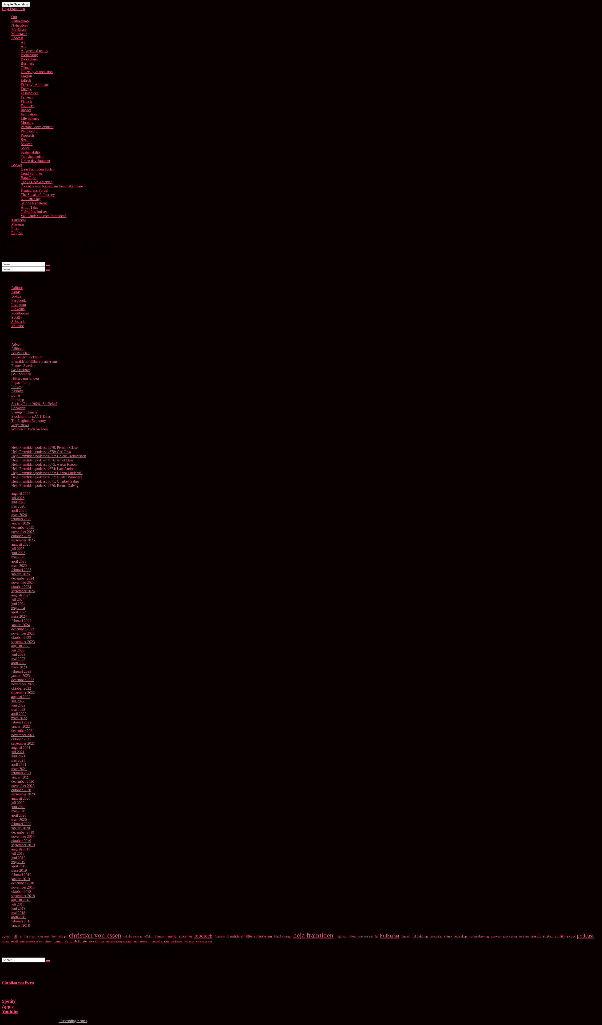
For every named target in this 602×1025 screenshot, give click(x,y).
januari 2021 (20, 777)
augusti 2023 (20, 646)
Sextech (26, 144)
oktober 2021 (21, 739)
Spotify (16, 317)
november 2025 (23, 532)
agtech (7, 936)
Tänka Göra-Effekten (36, 182)
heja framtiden (313, 935)
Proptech (27, 135)
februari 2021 (21, 773)
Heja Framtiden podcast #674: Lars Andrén (43, 469)
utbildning (176, 941)
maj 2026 (18, 506)
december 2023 (22, 629)
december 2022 (22, 680)
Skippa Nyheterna (34, 203)
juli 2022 (17, 701)
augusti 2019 (20, 849)
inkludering (420, 936)
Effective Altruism (34, 85)
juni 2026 (18, 502)
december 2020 (22, 781)
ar (21, 936)
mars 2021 (19, 769)
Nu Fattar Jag (31, 199)
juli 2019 (17, 853)
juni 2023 (18, 654)
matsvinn (496, 936)
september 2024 (23, 591)
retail (14, 941)
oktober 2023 (21, 638)
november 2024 (23, 582)
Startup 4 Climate (24, 412)
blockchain (43, 936)
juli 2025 (17, 549)
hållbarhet (389, 935)
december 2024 (22, 578)
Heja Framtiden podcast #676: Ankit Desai (43, 460)
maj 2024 (18, 608)
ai (15, 936)
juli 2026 (17, 498)
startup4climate (75, 941)
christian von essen (95, 935)
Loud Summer (31, 173)
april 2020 (18, 815)
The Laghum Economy (28, 421)
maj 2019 (18, 862)
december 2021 (22, 731)
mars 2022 (19, 718)
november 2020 (23, 786)
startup (58, 941)
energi (172, 936)
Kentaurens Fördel (34, 190)
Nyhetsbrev (19, 25)
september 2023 (23, 642)
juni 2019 (18, 858)
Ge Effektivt (20, 370)
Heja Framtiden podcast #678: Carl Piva (41, 452)
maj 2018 (18, 913)
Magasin (17, 224)
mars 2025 (19, 566)
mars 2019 (19, 870)
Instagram (18, 305)
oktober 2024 (21, 587)
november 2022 (23, 684)
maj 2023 (18, 659)
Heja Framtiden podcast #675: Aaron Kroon (44, 464)
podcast (585, 936)
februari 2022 (21, 722)
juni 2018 (18, 908)
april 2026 (18, 510)
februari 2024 (21, 621)
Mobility (27, 123)
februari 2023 (21, 671)
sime (48, 941)
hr (376, 936)
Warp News (20, 425)
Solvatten (18, 408)
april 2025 (18, 561)
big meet (29, 936)
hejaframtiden (346, 936)
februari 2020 (21, 824)
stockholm (96, 941)
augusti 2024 (20, 595)
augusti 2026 (20, 494)
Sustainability (31, 152)
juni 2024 (18, 604)
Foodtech (28, 106)
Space (25, 148)
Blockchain (29, 59)
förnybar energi (282, 936)
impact (405, 936)
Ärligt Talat (29, 207)
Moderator (19, 34)
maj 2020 (18, 811)
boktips (63, 936)
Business (27, 63)
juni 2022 (18, 705)
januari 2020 (20, 828)
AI (23, 42)
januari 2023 (20, 676)
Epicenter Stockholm (26, 357)
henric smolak (365, 936)
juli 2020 (17, 803)
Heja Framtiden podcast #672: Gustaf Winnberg (46, 477)
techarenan (141, 941)
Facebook (18, 300)
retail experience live (31, 941)
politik (5, 941)
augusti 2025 (20, 544)
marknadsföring (479, 936)
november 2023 (23, 633)
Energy (26, 89)
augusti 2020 (20, 798)
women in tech (204, 941)
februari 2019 (21, 875)
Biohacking (29, 55)
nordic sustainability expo (553, 936)
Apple (15, 292)
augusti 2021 (20, 748)
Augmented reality (34, 51)
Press (15, 228)
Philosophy (29, 131)
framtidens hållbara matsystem (249, 936)
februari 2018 (21, 921)
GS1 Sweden (21, 374)
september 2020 (23, 794)
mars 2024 (19, 616)
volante (189, 941)
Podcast (17, 38)
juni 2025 (18, 553)
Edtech (26, 80)
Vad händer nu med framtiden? (43, 216)
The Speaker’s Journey (38, 195)
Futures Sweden (23, 366)
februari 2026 (21, 519)
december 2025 (22, 527)
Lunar (15, 395)
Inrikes (16, 387)
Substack (18, 322)
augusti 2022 (20, 697)
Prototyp (17, 399)
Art (23, 46)
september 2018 (23, 896)
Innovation (29, 114)
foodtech (203, 936)
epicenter (185, 936)
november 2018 (23, 887)
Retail (25, 140)
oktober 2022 (21, 688)
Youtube (17, 326)
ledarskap (460, 936)
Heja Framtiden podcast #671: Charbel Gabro (45, 481)
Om (14, 17)
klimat (448, 936)
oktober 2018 (21, 892)
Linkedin (18, 309)
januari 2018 (20, 925)
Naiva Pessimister (34, 212)
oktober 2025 (21, 536)
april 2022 (18, 714)
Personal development (37, 127)
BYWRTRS (20, 353)
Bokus (16, 296)
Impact (26, 110)
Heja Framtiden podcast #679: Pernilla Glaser (45, 447)
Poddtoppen (20, 313)
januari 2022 (20, 726)
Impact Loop (20, 383)
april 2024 (18, 612)
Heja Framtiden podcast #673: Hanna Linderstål (47, 473)
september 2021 (23, 743)
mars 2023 (19, 667)
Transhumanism (32, 157)
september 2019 (23, 845)
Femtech (27, 97)
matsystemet (510, 936)
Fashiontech (30, 93)
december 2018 (22, 883)
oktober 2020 (21, 790)
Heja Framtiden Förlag (37, 169)
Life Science (30, 118)
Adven (16, 344)
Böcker (16, 165)
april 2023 (18, 663)
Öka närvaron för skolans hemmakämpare (52, 186)
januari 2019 (20, 879)
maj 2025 (18, 557)
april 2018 (18, 917)
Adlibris (17, 288)
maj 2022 (18, 709)
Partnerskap (20, 21)
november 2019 (23, 836)
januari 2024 (20, 625)
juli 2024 (17, 599)
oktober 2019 (21, 841)
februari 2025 (21, 570)
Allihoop (17, 349)
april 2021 (18, 765)
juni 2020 (18, 807)
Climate (26, 68)
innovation (436, 936)
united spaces (160, 941)
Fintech (26, 101)
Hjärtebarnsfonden (25, 378)
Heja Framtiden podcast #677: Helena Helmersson (48, 456)
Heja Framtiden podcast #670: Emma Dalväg (44, 486)
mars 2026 (19, 515)
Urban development (35, 161)
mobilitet (524, 936)
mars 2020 (19, 820)
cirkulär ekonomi (132, 936)
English (26, 76)
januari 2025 (20, 574)
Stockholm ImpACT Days (31, 416)
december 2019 (22, 832)
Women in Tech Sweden (29, 429)
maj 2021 (18, 760)
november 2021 (23, 735)
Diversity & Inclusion (37, 72)
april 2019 (18, 866)
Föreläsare (19, 30)
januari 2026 (20, 523)
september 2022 (23, 693)
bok (53, 936)
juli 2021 (17, 752)
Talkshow (18, 220)
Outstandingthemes (73, 1021)
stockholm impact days (118, 941)
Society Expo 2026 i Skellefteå (34, 404)
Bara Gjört (28, 178)
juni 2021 (18, 756)
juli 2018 (17, 904)
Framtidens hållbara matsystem (34, 361)
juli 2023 (17, 650)
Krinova (17, 391)
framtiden (219, 936)
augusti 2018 (20, 900)
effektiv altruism (154, 936)
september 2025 (23, 540)
